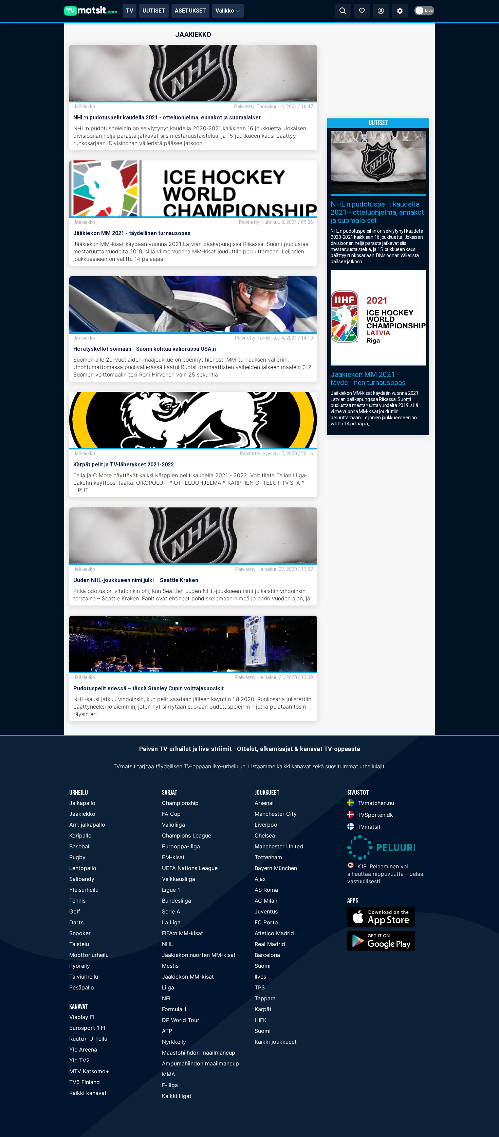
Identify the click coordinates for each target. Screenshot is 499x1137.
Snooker (80, 933)
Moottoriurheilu (89, 954)
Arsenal (264, 802)
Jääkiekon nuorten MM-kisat (199, 954)
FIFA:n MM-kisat (182, 933)
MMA (168, 1074)
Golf (74, 911)
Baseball (80, 846)
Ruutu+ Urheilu (88, 1038)
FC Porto (266, 922)
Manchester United (279, 846)
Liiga (168, 987)
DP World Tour (180, 1020)
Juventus (266, 911)
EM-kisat (173, 857)
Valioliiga (173, 824)
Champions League (186, 835)
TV (129, 10)
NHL (167, 944)
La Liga (171, 922)
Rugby (77, 857)
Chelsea (265, 835)
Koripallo (80, 835)
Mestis (170, 965)
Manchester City (276, 813)
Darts (76, 922)
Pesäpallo (81, 987)
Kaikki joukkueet (276, 1041)
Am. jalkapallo (87, 824)
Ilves (260, 976)
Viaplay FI (81, 1017)
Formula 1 (174, 1009)
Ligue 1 (171, 889)
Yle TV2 (79, 1060)
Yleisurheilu (83, 889)
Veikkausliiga (178, 878)
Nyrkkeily (174, 1041)
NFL (167, 998)
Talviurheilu (83, 976)
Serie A (171, 911)
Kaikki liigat (176, 1096)
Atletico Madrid (274, 933)
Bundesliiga (176, 900)
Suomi (263, 965)
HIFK (260, 1020)
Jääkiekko (82, 813)
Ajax (260, 878)
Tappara (265, 998)
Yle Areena (83, 1049)
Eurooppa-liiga (181, 846)
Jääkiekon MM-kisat (188, 976)
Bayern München (276, 868)
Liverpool (267, 824)
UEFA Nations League (190, 868)
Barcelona (267, 954)
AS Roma (266, 889)
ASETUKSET (190, 10)
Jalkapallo (82, 802)
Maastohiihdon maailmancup (198, 1052)
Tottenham (268, 857)
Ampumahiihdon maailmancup (200, 1063)
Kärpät (263, 1009)
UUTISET (154, 10)
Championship (180, 802)
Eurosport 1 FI (87, 1027)
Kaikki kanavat (88, 1093)
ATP (167, 1030)
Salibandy (81, 878)
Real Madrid (270, 944)
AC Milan (266, 900)
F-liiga (170, 1085)
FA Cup (171, 813)
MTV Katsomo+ (89, 1071)
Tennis (77, 900)
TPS (260, 987)
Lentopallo (82, 868)
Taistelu (79, 944)
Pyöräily (79, 965)
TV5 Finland (84, 1082)
